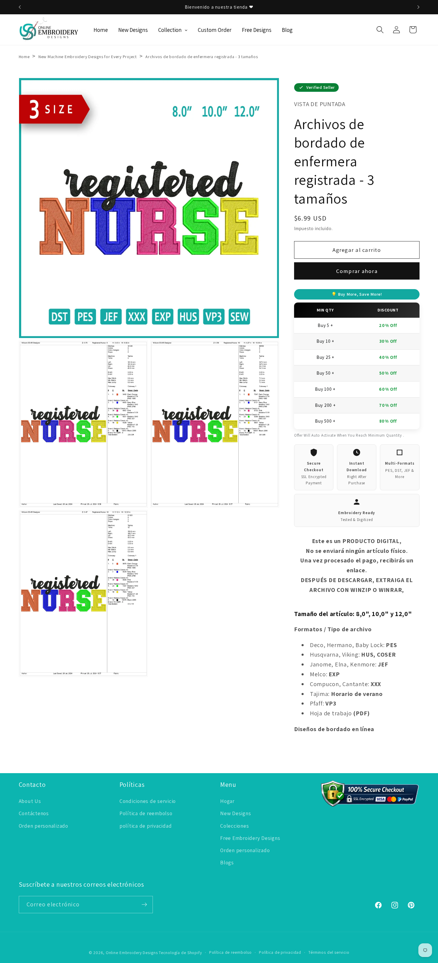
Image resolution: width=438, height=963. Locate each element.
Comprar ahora (357, 271)
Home (24, 56)
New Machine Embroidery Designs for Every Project (87, 56)
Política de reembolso (146, 813)
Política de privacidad (280, 952)
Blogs (227, 862)
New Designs (235, 813)
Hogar (227, 801)
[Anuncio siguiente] (418, 7)
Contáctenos (34, 813)
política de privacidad (145, 825)
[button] (380, 29)
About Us (30, 801)
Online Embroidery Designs (132, 952)
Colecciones (234, 825)
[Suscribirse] (144, 904)
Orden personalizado (43, 825)
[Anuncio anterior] (19, 7)
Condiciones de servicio (147, 801)
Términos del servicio (328, 952)
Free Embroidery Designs (250, 838)
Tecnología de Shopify (180, 952)
